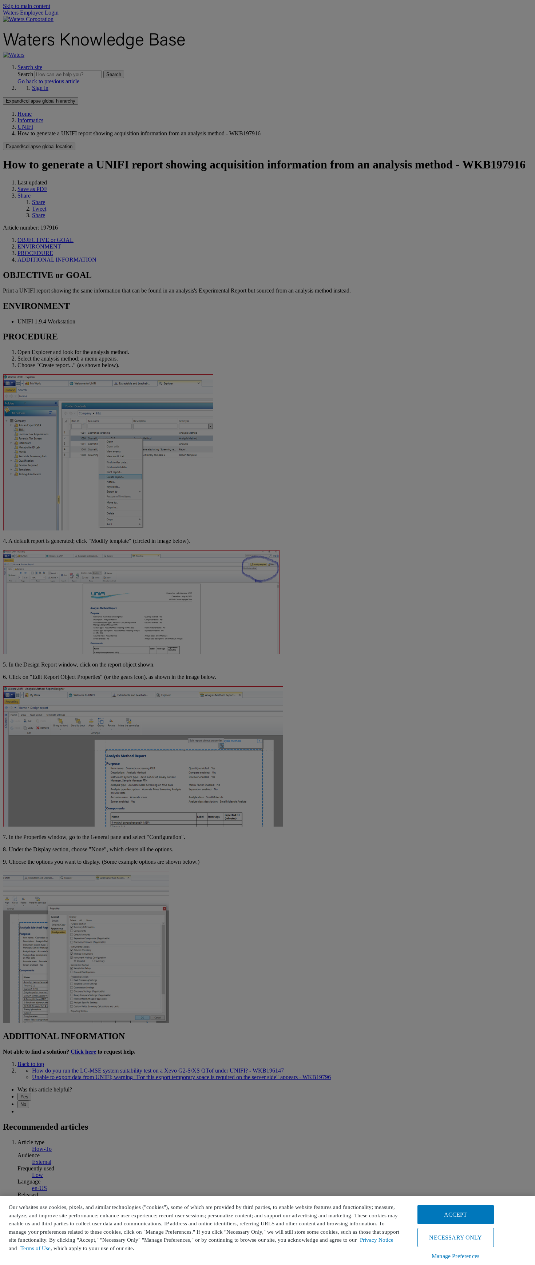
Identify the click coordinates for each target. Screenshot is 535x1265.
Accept (455, 1215)
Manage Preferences (455, 1256)
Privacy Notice (376, 1240)
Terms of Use (35, 1248)
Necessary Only (455, 1237)
